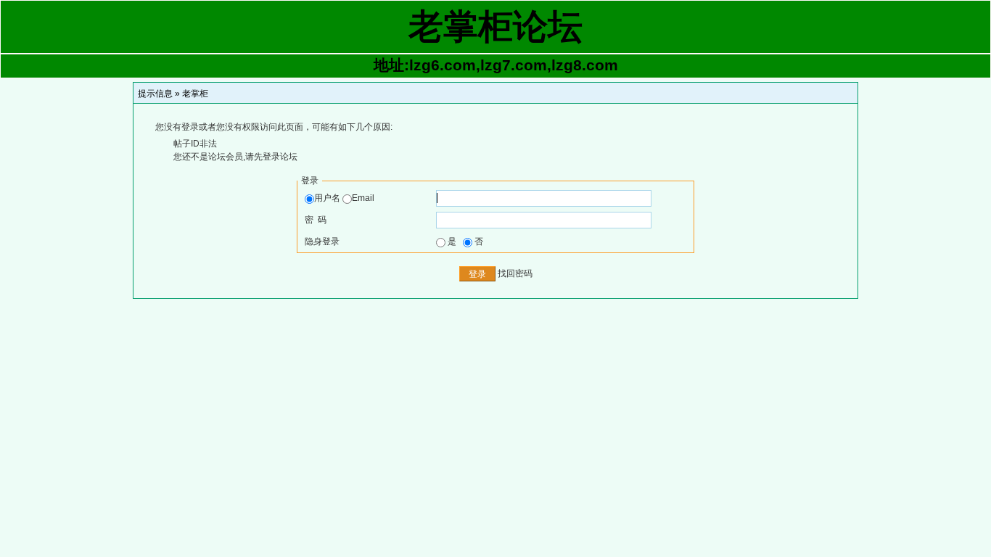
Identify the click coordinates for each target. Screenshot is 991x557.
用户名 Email (344, 198)
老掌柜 (195, 93)
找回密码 (515, 273)
